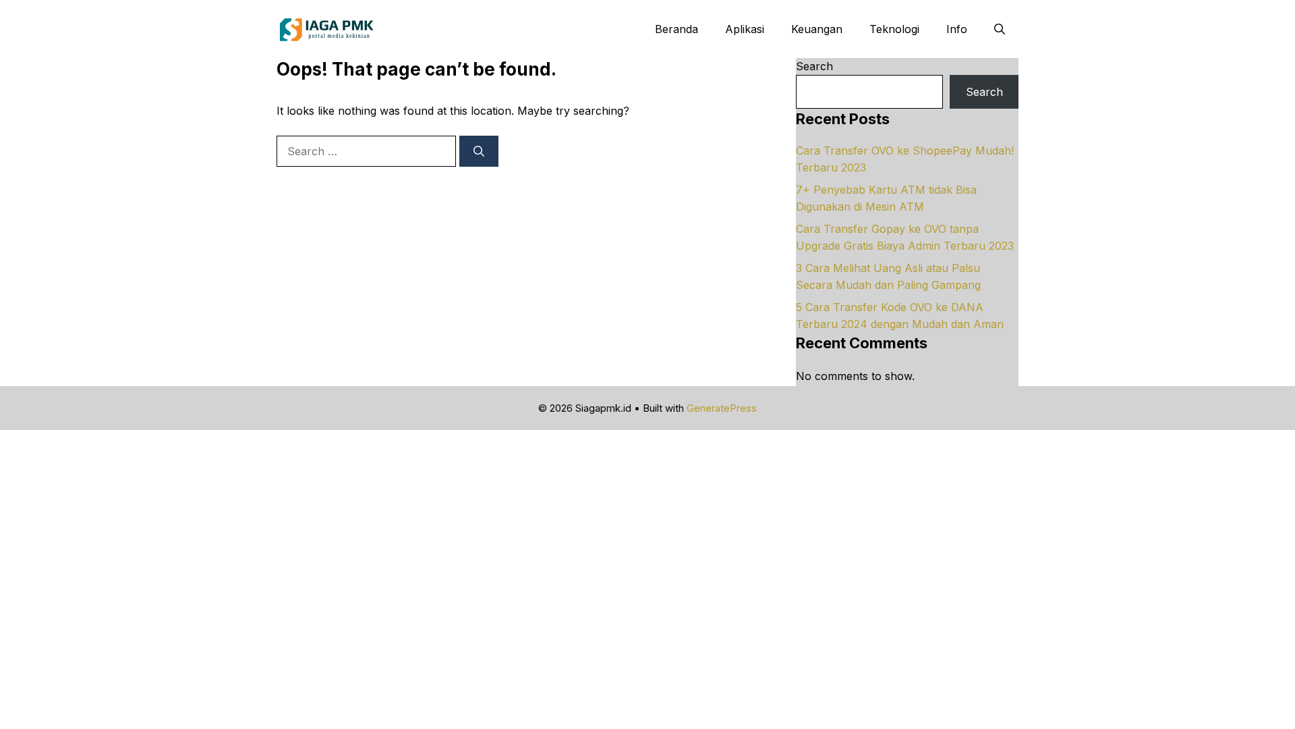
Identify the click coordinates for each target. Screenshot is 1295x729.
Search (814, 66)
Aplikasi (744, 29)
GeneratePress (722, 408)
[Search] (478, 151)
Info (956, 29)
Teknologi (894, 29)
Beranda (676, 29)
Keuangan (816, 29)
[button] (999, 29)
